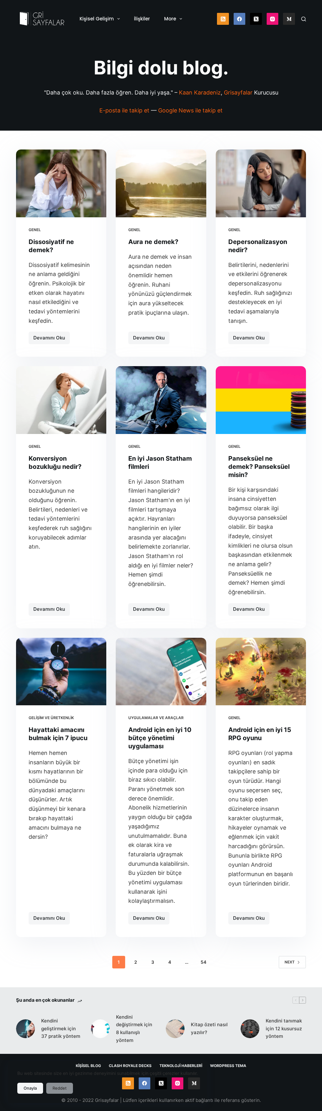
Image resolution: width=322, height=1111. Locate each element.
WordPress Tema (228, 1065)
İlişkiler (142, 18)
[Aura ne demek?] (161, 183)
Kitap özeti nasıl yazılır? (209, 1028)
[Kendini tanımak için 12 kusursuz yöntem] (250, 1028)
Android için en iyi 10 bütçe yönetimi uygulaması (160, 738)
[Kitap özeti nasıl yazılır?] (175, 1028)
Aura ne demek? (153, 242)
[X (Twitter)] (256, 19)
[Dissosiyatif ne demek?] (61, 183)
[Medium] (289, 19)
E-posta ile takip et (124, 110)
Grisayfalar (238, 92)
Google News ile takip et (190, 110)
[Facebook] (240, 19)
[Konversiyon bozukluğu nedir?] (61, 400)
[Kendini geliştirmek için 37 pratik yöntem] (25, 1028)
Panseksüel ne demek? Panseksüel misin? (259, 467)
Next (290, 962)
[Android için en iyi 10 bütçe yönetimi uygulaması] (161, 671)
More (170, 18)
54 (203, 962)
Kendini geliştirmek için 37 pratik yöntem (60, 1028)
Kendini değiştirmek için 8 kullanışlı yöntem (134, 1028)
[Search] (303, 19)
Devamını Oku (51, 339)
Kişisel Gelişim (97, 18)
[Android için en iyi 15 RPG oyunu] (261, 671)
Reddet (60, 1088)
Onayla (30, 1088)
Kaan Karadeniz (200, 92)
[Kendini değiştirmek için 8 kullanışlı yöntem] (100, 1028)
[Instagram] (273, 19)
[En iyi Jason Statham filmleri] (161, 400)
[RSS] (223, 19)
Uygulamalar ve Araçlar (156, 717)
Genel (35, 229)
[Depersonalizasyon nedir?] (261, 183)
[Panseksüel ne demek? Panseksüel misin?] (261, 400)
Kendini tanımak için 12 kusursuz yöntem (284, 1028)
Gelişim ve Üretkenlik (51, 717)
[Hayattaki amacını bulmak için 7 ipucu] (61, 671)
